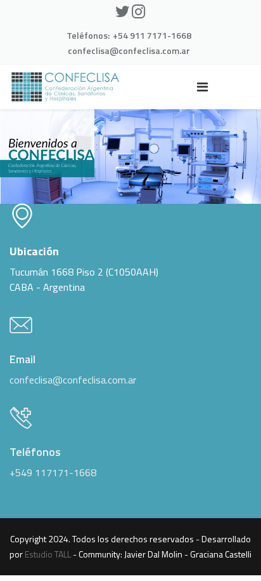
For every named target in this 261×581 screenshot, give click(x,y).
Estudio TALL (48, 554)
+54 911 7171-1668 (152, 35)
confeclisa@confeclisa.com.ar (129, 50)
